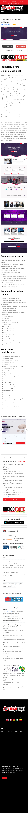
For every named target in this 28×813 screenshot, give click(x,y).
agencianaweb (8, 438)
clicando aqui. (6, 496)
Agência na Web (13, 531)
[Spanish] (20, 721)
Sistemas (14, 1)
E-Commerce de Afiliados (10, 436)
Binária (5, 583)
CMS (14, 586)
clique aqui (9, 611)
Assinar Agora (22, 46)
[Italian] (17, 721)
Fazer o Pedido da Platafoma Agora (15, 499)
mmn (4, 586)
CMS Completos (4, 24)
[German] (14, 721)
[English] (7, 721)
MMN (9, 586)
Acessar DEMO (8, 46)
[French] (11, 721)
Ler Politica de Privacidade (8, 774)
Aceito (4, 778)
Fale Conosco (21, 1)
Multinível (11, 583)
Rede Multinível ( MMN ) (19, 438)
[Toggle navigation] (2, 12)
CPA (21, 583)
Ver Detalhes (21, 443)
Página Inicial (6, 1)
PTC (17, 583)
